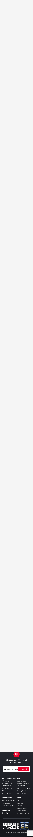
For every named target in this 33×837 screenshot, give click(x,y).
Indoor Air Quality (6, 812)
